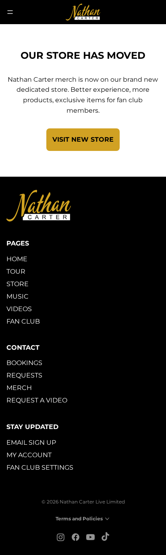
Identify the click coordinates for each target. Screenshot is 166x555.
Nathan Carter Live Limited (92, 502)
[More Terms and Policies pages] (107, 519)
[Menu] (10, 12)
